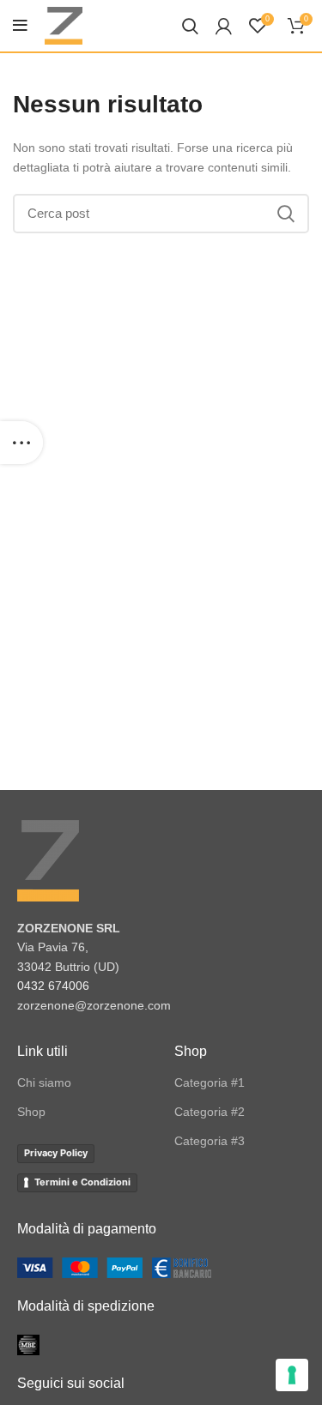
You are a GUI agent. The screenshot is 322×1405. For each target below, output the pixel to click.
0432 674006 (53, 985)
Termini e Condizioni (82, 1182)
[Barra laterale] (21, 442)
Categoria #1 (209, 1082)
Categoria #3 (209, 1141)
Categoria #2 (209, 1112)
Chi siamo (44, 1082)
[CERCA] (285, 213)
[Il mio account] (223, 26)
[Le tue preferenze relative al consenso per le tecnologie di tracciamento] (292, 1375)
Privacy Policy (56, 1153)
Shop (31, 1112)
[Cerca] (190, 26)
